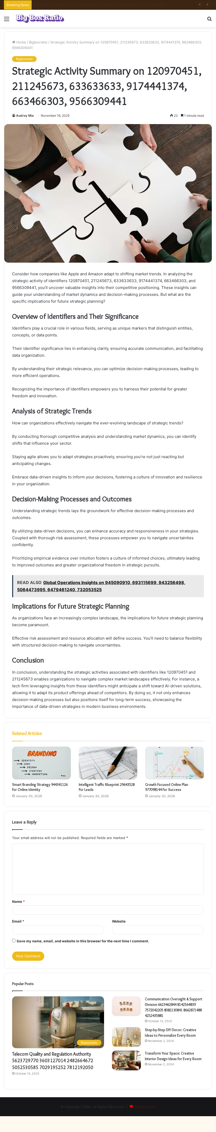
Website (119, 921)
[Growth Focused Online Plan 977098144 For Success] (174, 763)
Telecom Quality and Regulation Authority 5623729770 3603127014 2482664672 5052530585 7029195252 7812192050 (52, 1060)
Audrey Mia (25, 115)
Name (18, 901)
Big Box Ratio (144, 1107)
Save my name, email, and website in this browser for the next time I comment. (83, 941)
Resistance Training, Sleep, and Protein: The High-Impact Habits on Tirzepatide (99, 5)
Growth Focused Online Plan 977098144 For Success (166, 787)
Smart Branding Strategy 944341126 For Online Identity (40, 787)
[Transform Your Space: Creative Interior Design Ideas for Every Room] (126, 1060)
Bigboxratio (38, 42)
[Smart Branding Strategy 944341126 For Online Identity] (41, 763)
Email (18, 921)
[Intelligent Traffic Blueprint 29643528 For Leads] (108, 763)
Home (20, 42)
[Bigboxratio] (40, 18)
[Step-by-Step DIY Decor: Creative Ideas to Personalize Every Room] (126, 1037)
